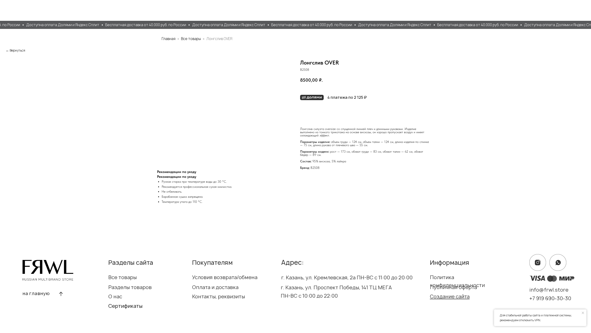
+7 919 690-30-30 (550, 298)
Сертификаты (125, 305)
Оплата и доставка (215, 287)
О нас (115, 296)
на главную (36, 293)
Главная (168, 38)
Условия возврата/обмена (224, 277)
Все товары (191, 38)
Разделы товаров (130, 287)
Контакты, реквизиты (218, 296)
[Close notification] (583, 313)
